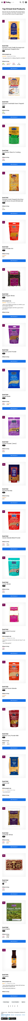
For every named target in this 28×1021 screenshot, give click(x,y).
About (12, 1015)
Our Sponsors (18, 1015)
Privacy (2, 1016)
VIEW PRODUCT (14, 68)
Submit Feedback (5, 1015)
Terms (23, 1015)
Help (6, 1016)
